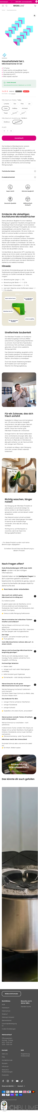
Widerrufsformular (11, 994)
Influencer (5, 1066)
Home (3, 10)
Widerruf (4, 1014)
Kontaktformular (7, 1060)
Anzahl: (4, 127)
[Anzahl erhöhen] (11, 131)
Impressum (5, 1008)
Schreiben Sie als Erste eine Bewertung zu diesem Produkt (19, 549)
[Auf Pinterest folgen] (12, 1081)
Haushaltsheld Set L (12, 10)
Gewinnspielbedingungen (9, 1025)
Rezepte (4, 1063)
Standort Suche (26, 1006)
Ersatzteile (5, 1075)
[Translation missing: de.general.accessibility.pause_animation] (36, 1)
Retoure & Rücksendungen (7, 1071)
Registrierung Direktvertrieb (25, 1055)
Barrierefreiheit (6, 1020)
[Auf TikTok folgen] (22, 1081)
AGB (3, 1004)
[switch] (4, 1109)
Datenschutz (6, 1011)
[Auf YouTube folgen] (17, 1081)
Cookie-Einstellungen (9, 1029)
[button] (19, 549)
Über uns (5, 1054)
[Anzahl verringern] (4, 131)
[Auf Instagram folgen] (8, 1081)
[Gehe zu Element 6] (4, 55)
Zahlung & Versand (8, 1017)
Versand (13, 93)
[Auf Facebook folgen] (3, 1081)
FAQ (3, 1057)
